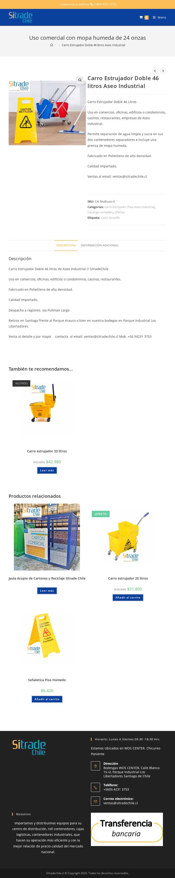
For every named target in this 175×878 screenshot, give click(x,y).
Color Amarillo (110, 218)
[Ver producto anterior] (155, 71)
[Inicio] (51, 45)
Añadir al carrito (128, 597)
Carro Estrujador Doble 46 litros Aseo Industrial (93, 45)
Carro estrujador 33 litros (47, 451)
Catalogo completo (100, 212)
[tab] (66, 245)
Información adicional (100, 245)
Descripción (65, 245)
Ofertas (120, 212)
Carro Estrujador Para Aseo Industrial (129, 207)
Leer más (47, 470)
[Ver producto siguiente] (163, 71)
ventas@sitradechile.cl (120, 803)
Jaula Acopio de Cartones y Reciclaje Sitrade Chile (47, 578)
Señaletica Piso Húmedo (47, 680)
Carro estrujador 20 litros (128, 578)
